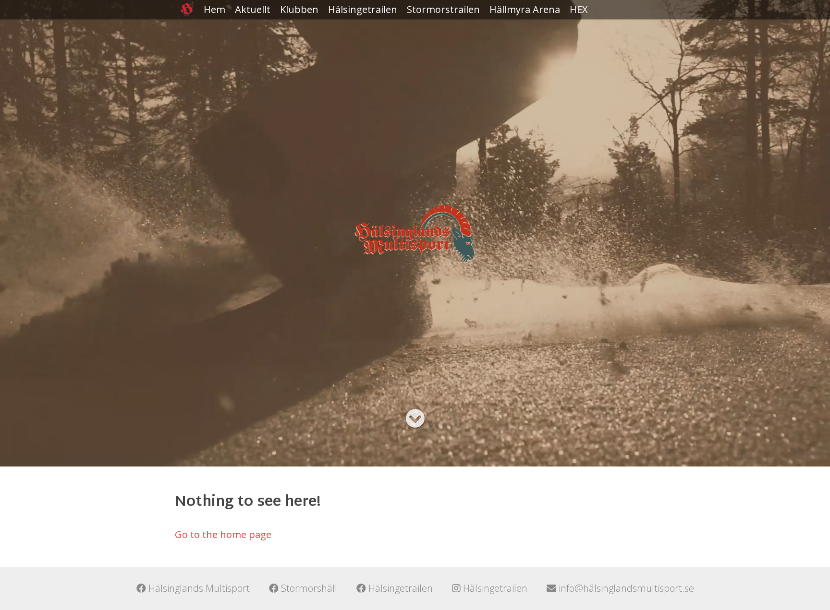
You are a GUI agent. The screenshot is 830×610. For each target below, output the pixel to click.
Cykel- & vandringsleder (523, 35)
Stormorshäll (308, 588)
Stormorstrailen (443, 9)
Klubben (299, 9)
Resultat (347, 28)
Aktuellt (252, 9)
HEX (579, 9)
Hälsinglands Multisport (198, 588)
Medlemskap (309, 47)
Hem (214, 9)
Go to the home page (223, 534)
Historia (298, 28)
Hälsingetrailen (362, 9)
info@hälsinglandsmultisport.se (625, 588)
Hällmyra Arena (524, 9)
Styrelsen (301, 66)
